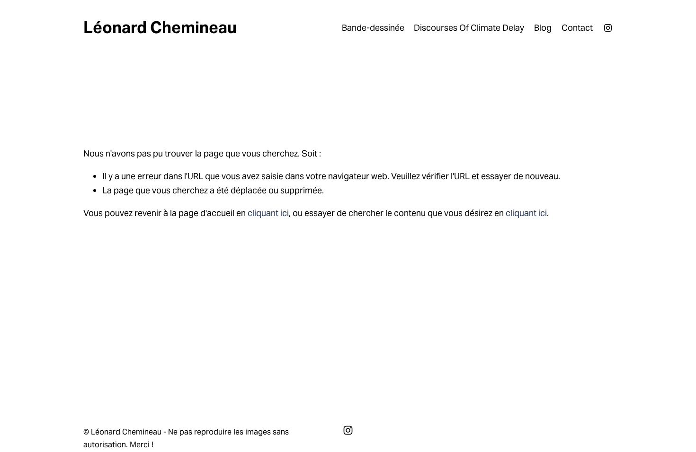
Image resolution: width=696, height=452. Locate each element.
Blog (543, 27)
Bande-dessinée (373, 27)
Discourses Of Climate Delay (469, 27)
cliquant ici (268, 213)
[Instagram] (608, 28)
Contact (577, 27)
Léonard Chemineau (160, 27)
